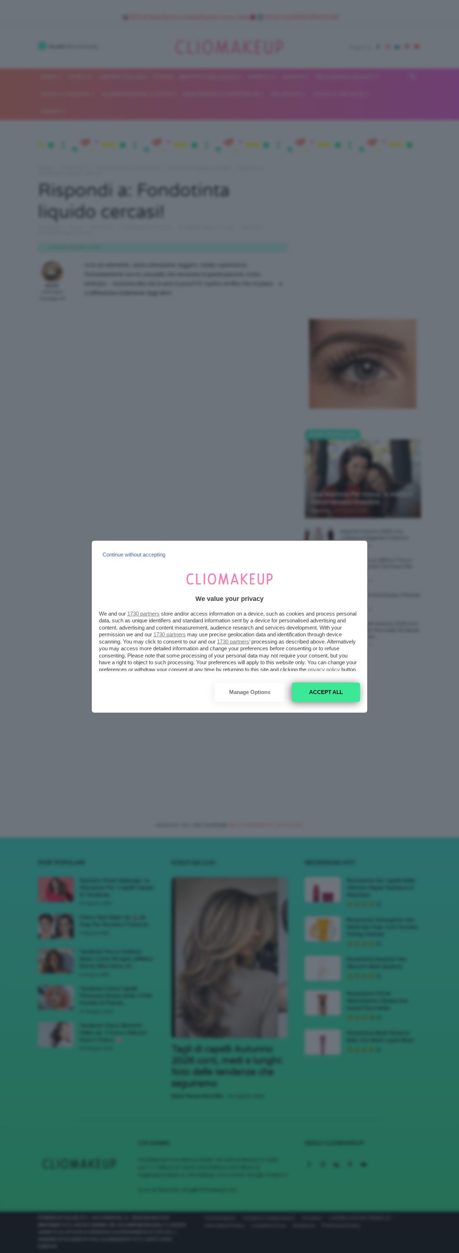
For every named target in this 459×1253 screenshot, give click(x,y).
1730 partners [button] (143, 614)
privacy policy (324, 669)
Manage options (249, 692)
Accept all (326, 692)
